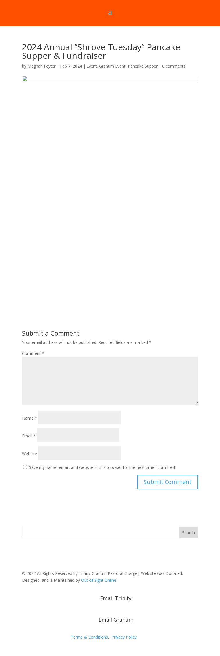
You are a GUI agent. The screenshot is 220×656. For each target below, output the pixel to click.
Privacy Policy (124, 637)
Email (29, 435)
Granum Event (112, 66)
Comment (33, 353)
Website (29, 453)
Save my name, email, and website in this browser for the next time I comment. (102, 467)
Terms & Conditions (89, 637)
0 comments (174, 66)
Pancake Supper (143, 66)
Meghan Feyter (42, 66)
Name (29, 418)
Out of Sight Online (98, 580)
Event (92, 66)
